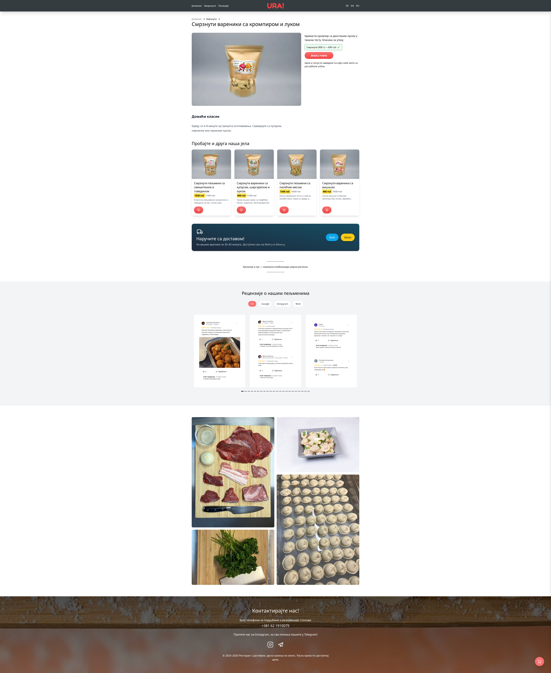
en (352, 5)
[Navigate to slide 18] (296, 391)
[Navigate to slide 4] (252, 391)
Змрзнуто (211, 19)
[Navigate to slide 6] (258, 391)
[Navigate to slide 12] (277, 391)
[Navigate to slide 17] (293, 391)
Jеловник (197, 19)
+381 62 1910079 (275, 625)
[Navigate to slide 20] (302, 391)
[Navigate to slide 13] (280, 391)
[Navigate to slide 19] (299, 391)
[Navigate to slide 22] (308, 391)
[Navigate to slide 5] (255, 391)
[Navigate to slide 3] (249, 391)
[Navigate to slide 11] (274, 391)
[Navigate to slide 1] (242, 391)
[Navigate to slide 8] (264, 391)
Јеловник (197, 5)
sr (347, 5)
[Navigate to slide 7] (261, 391)
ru (357, 5)
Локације (223, 5)
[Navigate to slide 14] (283, 391)
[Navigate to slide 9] (267, 391)
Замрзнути (210, 5)
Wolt (332, 237)
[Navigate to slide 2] (245, 391)
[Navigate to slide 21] (305, 391)
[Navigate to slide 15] (286, 391)
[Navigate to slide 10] (271, 391)
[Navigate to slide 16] (290, 391)
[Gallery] (275, 354)
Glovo (347, 237)
